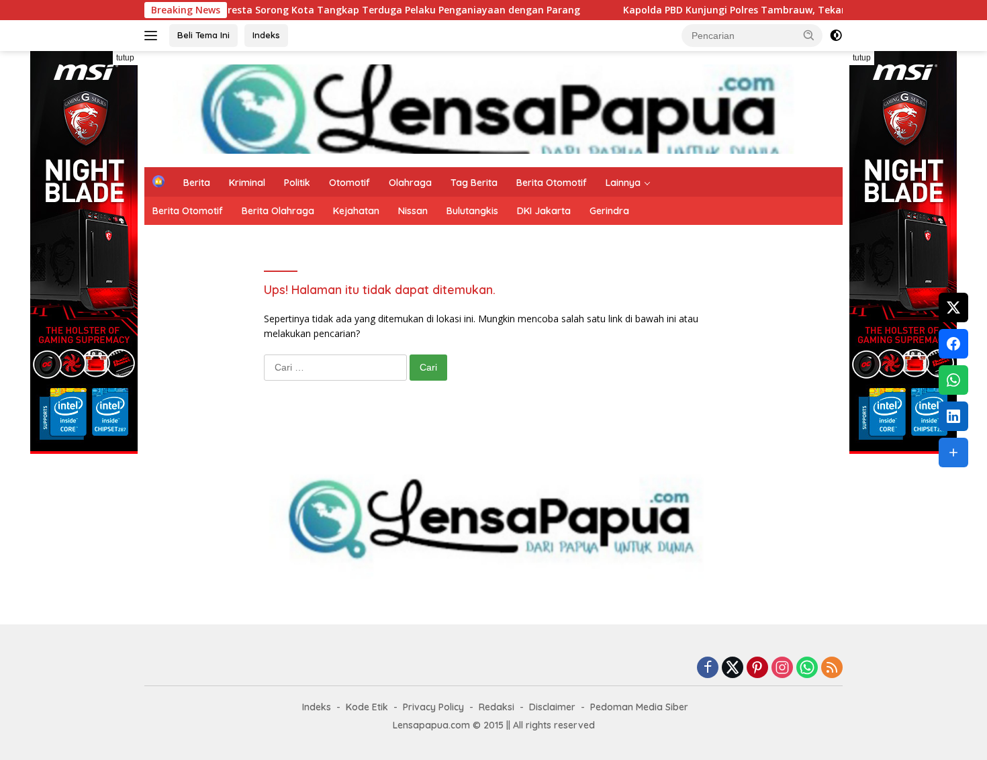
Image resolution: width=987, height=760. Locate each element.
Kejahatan (356, 211)
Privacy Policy (433, 707)
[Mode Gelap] (836, 35)
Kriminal (247, 183)
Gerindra (609, 211)
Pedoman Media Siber (639, 707)
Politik (297, 183)
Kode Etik (367, 707)
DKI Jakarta (544, 211)
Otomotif (349, 183)
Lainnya (623, 183)
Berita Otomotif (551, 183)
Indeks (266, 35)
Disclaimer (552, 707)
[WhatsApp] (807, 668)
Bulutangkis (472, 211)
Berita (196, 183)
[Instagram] (782, 668)
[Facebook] (707, 668)
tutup (125, 57)
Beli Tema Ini (203, 35)
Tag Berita (474, 183)
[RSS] (832, 668)
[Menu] (153, 35)
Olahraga (410, 183)
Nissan (413, 211)
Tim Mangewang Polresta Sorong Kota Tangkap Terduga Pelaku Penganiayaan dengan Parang (320, 10)
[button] (809, 35)
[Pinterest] (757, 668)
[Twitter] (732, 668)
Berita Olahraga (278, 211)
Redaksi (496, 707)
